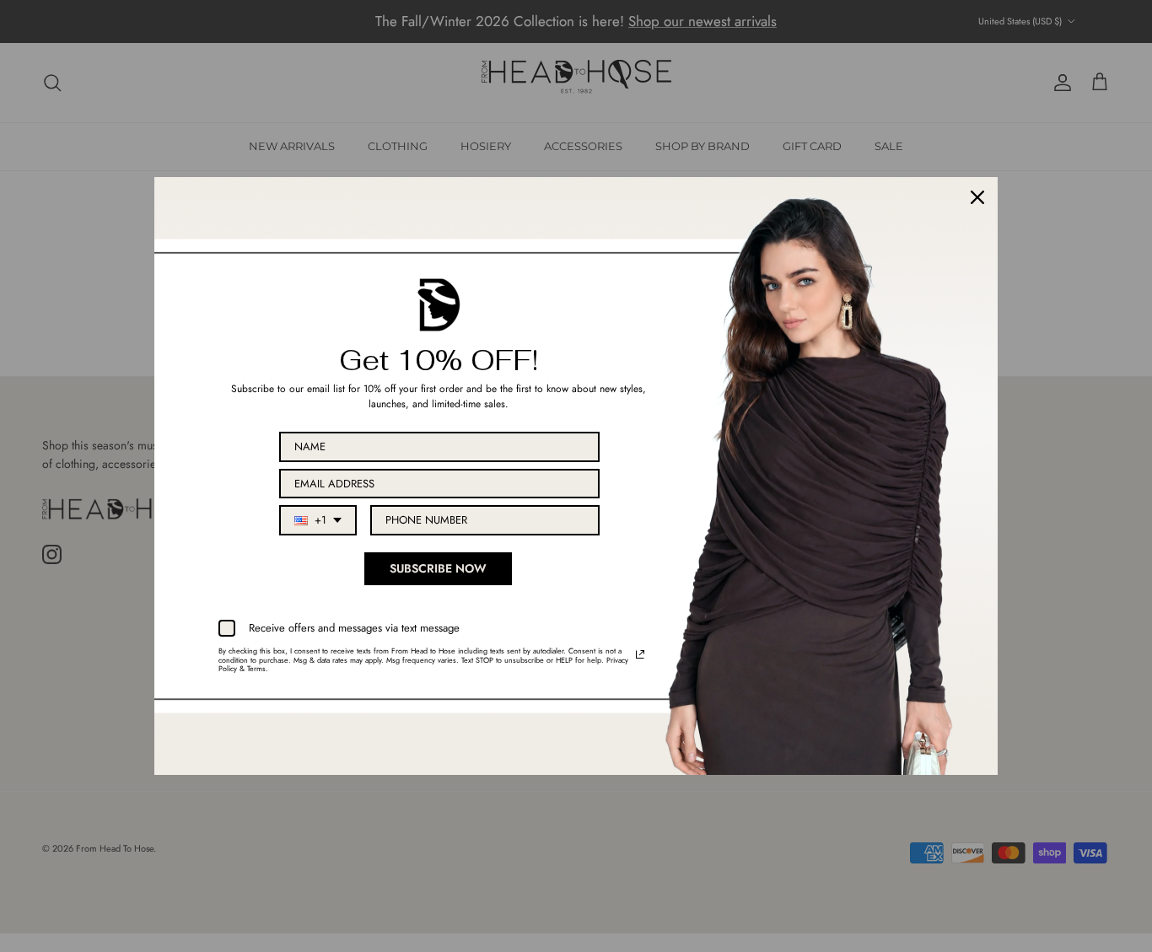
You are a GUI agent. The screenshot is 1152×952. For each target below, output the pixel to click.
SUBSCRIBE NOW (438, 568)
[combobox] (318, 520)
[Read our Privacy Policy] (640, 654)
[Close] (977, 197)
